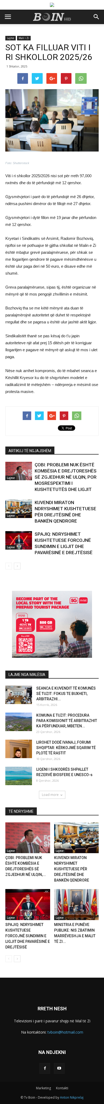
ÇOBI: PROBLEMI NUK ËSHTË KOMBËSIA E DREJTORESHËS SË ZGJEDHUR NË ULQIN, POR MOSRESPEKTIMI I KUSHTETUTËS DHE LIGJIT (66, 477)
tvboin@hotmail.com (65, 1032)
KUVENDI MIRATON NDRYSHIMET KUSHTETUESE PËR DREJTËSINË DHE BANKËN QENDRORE (71, 869)
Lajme (10, 38)
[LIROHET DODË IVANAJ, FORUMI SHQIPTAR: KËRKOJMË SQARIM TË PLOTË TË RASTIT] (18, 749)
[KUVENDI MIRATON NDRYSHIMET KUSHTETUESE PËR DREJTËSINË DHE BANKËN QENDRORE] (18, 509)
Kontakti (62, 1088)
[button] (96, 17)
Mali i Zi (24, 38)
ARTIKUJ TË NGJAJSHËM (30, 451)
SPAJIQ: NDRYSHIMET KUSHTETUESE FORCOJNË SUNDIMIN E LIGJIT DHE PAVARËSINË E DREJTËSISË (27, 935)
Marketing (43, 1088)
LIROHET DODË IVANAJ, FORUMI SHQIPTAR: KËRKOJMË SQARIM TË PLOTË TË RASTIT (66, 747)
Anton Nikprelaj (71, 1097)
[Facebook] (44, 1068)
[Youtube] (59, 1068)
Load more (50, 794)
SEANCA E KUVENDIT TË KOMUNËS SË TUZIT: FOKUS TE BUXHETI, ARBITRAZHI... (66, 693)
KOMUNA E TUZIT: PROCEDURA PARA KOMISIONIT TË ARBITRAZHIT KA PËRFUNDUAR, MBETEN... (66, 720)
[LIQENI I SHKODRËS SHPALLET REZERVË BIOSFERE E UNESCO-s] (18, 776)
